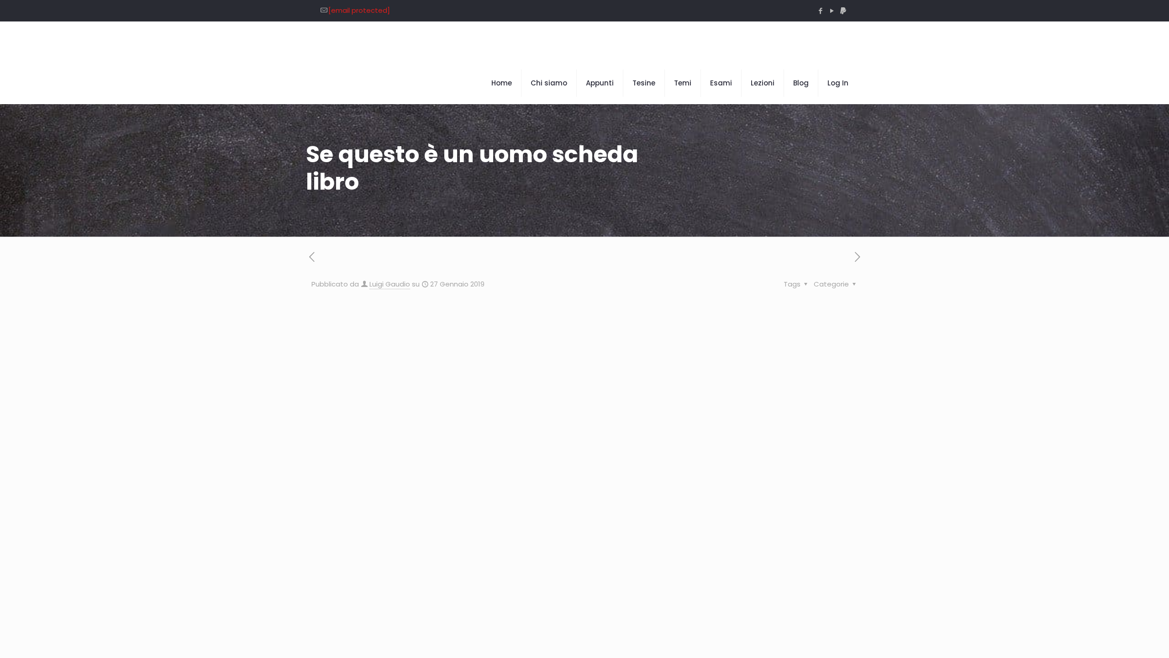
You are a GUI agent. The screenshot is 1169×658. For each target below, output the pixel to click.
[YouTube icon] (831, 11)
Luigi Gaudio (389, 284)
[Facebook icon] (820, 11)
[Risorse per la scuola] (398, 42)
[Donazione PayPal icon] (843, 11)
